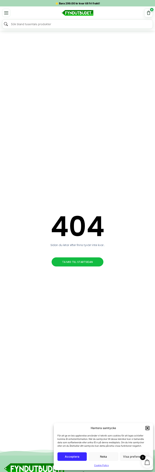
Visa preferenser (134, 456)
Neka (103, 456)
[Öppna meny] (6, 13)
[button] (147, 428)
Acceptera (72, 456)
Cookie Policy (101, 465)
